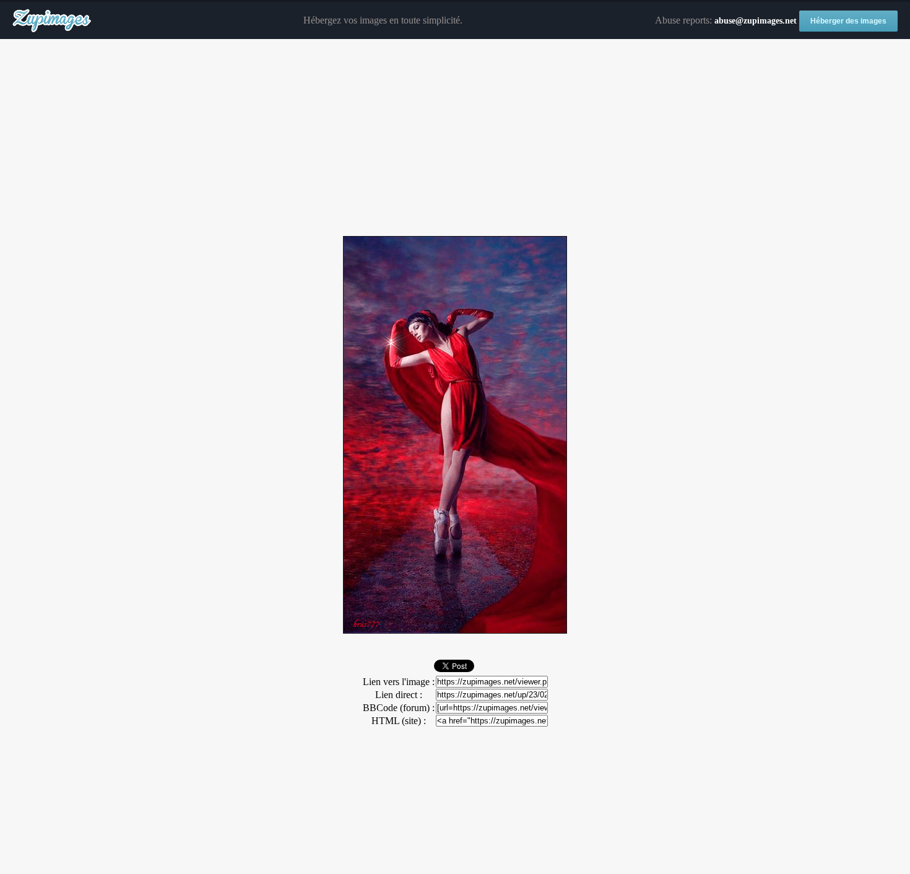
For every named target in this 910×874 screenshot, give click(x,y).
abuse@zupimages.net (755, 20)
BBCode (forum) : (399, 707)
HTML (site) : (398, 720)
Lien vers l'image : (399, 681)
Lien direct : (398, 694)
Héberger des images (848, 21)
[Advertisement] (455, 138)
